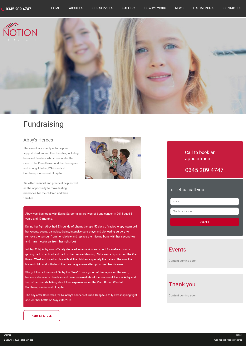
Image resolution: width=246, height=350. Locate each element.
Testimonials (203, 8)
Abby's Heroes (42, 315)
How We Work (155, 8)
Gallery (128, 8)
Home (55, 8)
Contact (238, 335)
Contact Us (232, 8)
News (179, 8)
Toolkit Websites (235, 340)
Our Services (102, 8)
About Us (76, 8)
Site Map (7, 335)
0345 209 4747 (18, 9)
